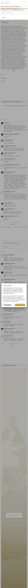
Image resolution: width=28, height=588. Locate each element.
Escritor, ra (9, 12)
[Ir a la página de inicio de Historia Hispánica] (6, 2)
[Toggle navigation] (25, 2)
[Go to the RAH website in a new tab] (2, 2)
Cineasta (4, 12)
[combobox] (14, 17)
